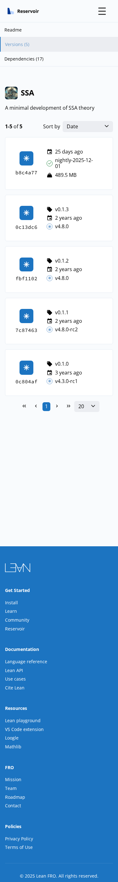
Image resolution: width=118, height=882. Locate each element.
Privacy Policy (19, 839)
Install (11, 603)
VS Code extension (24, 729)
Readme (13, 30)
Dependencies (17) (23, 59)
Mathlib (13, 747)
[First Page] (24, 406)
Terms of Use (19, 847)
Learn (11, 611)
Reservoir (15, 629)
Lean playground (23, 720)
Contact (13, 806)
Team (11, 788)
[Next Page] (57, 406)
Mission (13, 779)
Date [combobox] (72, 127)
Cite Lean (15, 688)
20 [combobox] (81, 406)
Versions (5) (17, 44)
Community (17, 620)
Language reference (26, 661)
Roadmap (15, 797)
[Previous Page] (36, 406)
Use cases (15, 679)
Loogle (12, 738)
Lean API (14, 670)
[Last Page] (68, 406)
